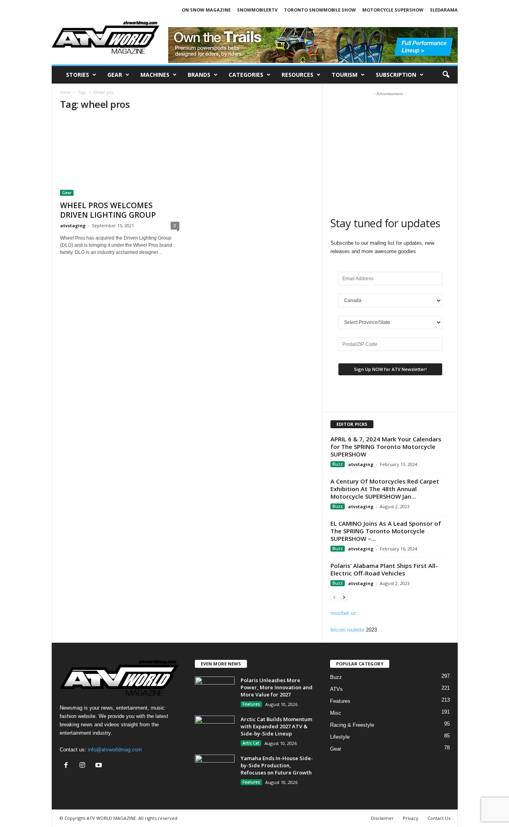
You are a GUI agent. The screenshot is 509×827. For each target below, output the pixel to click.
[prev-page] (334, 597)
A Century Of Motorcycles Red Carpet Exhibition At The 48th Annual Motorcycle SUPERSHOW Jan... (384, 488)
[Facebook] (68, 766)
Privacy (410, 818)
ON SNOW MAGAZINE (206, 10)
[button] (446, 75)
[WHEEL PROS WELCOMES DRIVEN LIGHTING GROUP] (119, 157)
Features (251, 704)
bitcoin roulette (347, 630)
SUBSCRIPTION (396, 74)
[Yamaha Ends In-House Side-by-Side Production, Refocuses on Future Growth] (215, 769)
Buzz (337, 464)
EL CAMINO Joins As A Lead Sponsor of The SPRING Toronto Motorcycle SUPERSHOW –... (385, 530)
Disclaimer (382, 818)
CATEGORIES (246, 74)
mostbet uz (343, 613)
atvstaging (72, 225)
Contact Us (438, 818)
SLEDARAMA (444, 10)
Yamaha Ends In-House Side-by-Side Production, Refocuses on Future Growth (277, 765)
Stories (77, 74)
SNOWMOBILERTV (257, 10)
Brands (199, 74)
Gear (114, 74)
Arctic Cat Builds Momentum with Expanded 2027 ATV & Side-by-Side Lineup (276, 726)
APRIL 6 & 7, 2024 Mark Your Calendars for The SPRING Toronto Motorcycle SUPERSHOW (385, 446)
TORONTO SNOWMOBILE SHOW (320, 10)
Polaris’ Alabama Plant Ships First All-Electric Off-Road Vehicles (384, 569)
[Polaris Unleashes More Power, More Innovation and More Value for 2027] (215, 691)
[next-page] (344, 597)
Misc (335, 713)
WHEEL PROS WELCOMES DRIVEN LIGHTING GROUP (108, 210)
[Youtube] (99, 766)
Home (65, 92)
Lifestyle (340, 737)
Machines (154, 74)
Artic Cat (251, 743)
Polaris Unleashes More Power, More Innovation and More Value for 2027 (277, 687)
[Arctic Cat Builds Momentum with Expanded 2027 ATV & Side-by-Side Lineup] (215, 730)
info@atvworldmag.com (115, 750)
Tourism (344, 74)
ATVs (336, 689)
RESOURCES (297, 74)
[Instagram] (84, 766)
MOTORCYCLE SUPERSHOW (393, 10)
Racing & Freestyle (352, 725)
